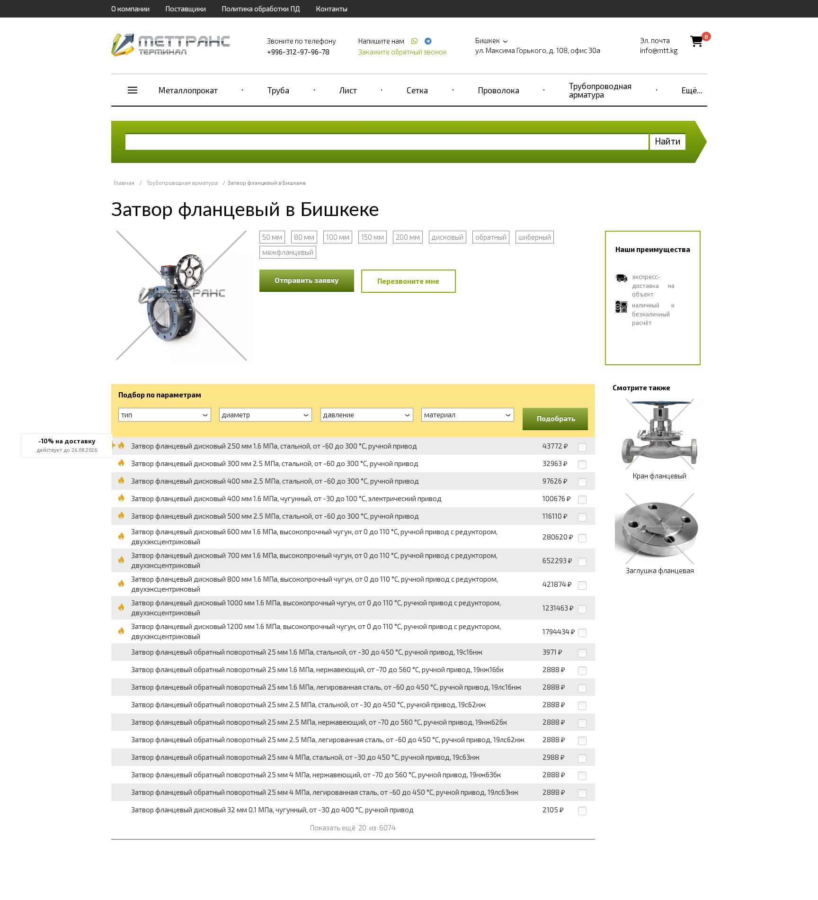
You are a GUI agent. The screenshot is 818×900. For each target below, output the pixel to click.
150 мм (372, 237)
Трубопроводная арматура (600, 90)
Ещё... (692, 90)
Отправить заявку (307, 280)
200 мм (408, 237)
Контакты (331, 8)
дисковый (447, 237)
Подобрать (556, 418)
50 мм (272, 237)
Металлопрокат (188, 90)
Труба (278, 90)
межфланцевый (287, 252)
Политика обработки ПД (261, 8)
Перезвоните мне (408, 281)
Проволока (498, 90)
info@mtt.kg (659, 50)
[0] (696, 41)
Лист (348, 90)
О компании (130, 8)
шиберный (534, 237)
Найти (668, 140)
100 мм (337, 237)
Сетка (417, 90)
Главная (124, 183)
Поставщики (185, 8)
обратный (491, 237)
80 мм (304, 237)
